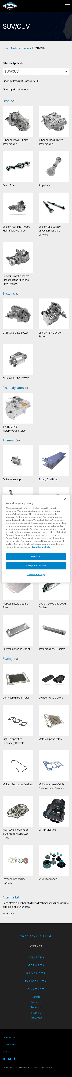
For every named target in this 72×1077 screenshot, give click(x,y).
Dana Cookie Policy (41, 547)
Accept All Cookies (36, 565)
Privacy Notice (9, 1044)
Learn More (36, 945)
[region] (36, 538)
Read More (8, 913)
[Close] (65, 498)
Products (15, 48)
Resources (36, 1017)
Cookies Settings (36, 574)
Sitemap (6, 1051)
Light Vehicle (28, 48)
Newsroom (36, 1007)
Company (36, 957)
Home (5, 48)
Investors (36, 1002)
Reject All (36, 556)
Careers (36, 996)
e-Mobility (36, 981)
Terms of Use (9, 1037)
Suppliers (36, 1012)
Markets (36, 965)
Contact (36, 989)
